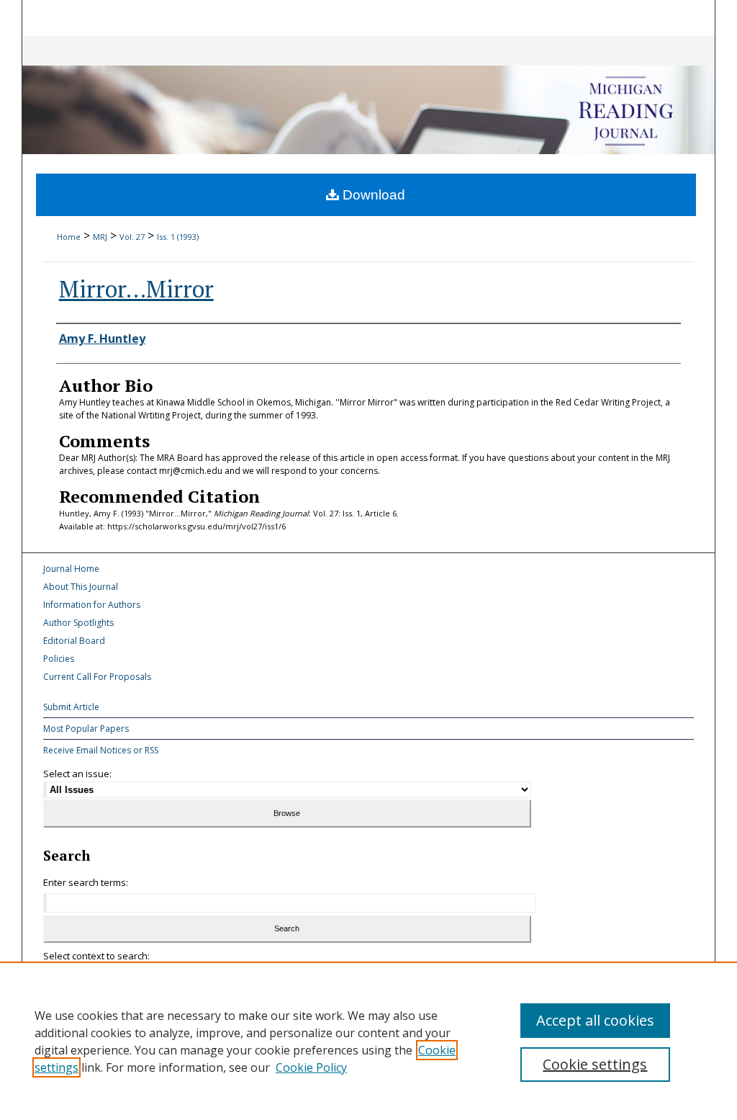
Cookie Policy (311, 1067)
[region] (368, 1041)
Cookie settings (595, 1064)
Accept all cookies (595, 1020)
